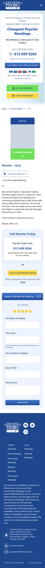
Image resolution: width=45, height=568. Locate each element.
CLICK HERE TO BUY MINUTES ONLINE (22, 65)
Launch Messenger (24, 96)
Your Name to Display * (15, 318)
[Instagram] (25, 432)
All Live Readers (24, 88)
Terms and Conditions (14, 562)
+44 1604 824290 (16, 546)
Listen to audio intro (17, 173)
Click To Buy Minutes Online (22, 273)
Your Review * (11, 383)
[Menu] (41, 5)
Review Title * (11, 368)
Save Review (22, 402)
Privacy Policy (35, 562)
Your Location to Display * (17, 353)
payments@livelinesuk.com (21, 552)
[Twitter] (32, 425)
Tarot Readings (14, 453)
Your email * (22, 340)
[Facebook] (25, 425)
